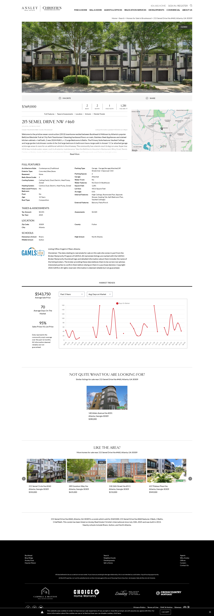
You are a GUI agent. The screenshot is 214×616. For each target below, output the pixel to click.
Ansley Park (29, 560)
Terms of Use (152, 607)
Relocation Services (135, 10)
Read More (74, 154)
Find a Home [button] (80, 10)
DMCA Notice (166, 607)
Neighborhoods (110, 558)
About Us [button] (187, 10)
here (119, 613)
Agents (182, 555)
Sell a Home (95, 10)
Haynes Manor (30, 563)
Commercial (173, 10)
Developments (156, 10)
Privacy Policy (139, 607)
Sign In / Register (178, 5)
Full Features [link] (49, 114)
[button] (161, 130)
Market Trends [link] (99, 114)
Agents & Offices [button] (113, 10)
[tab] (107, 283)
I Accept (165, 612)
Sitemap (177, 607)
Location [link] (79, 114)
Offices (183, 560)
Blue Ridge (29, 558)
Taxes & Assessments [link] (65, 114)
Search (106, 555)
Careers (183, 563)
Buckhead (28, 555)
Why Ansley (184, 558)
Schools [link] (88, 114)
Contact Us (184, 565)
